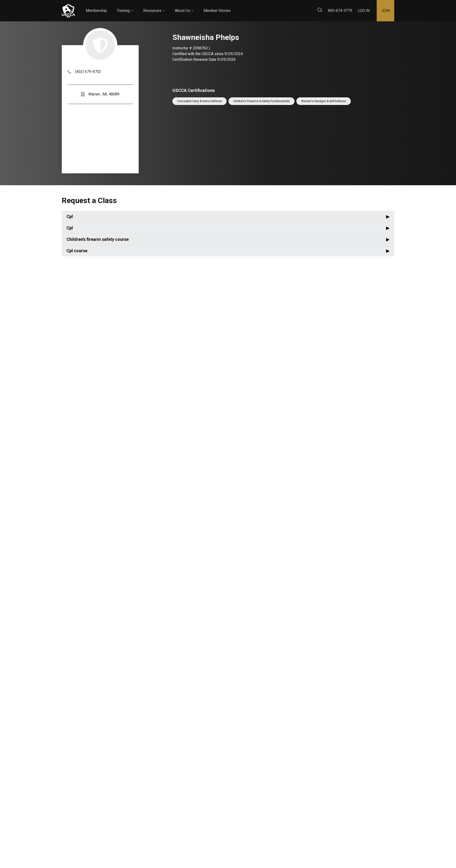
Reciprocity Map (261, 7)
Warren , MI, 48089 (103, 94)
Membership (96, 10)
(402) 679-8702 (88, 71)
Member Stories (217, 10)
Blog (235, 7)
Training (125, 6)
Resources (154, 6)
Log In (364, 10)
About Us (184, 6)
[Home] (68, 11)
